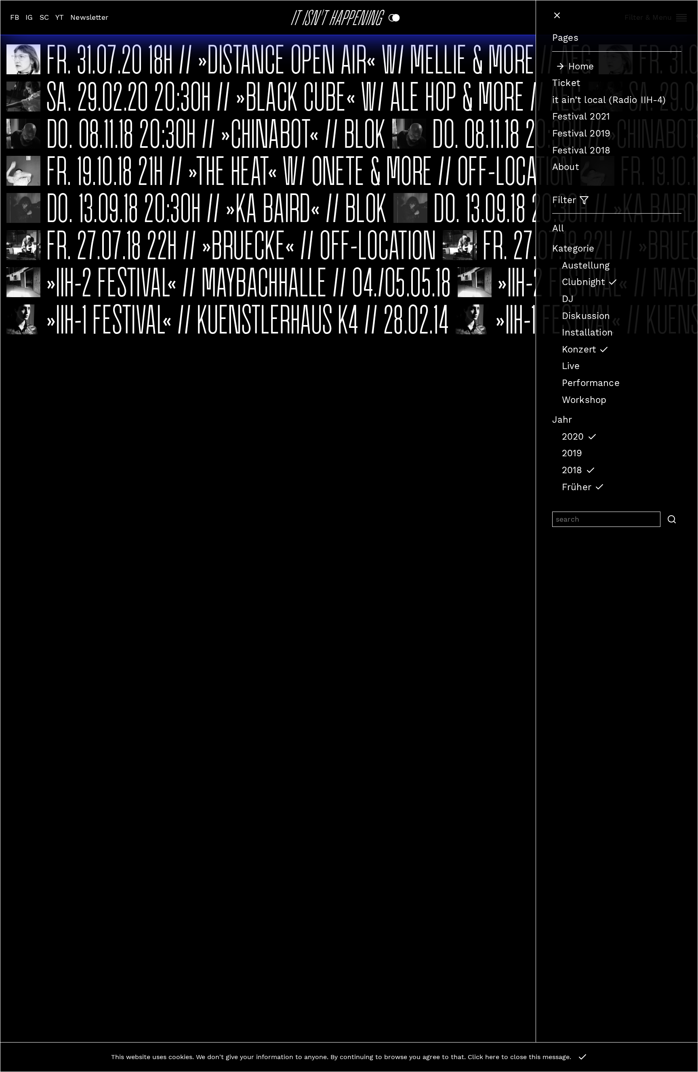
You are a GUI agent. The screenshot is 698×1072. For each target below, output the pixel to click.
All (558, 228)
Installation (587, 332)
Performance (591, 383)
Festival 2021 (581, 116)
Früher (576, 487)
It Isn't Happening (339, 15)
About (565, 167)
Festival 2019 (581, 133)
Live (571, 366)
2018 (572, 470)
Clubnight (583, 282)
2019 (572, 453)
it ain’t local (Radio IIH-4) (609, 99)
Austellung (586, 265)
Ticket (566, 83)
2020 (573, 436)
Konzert (579, 349)
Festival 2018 (581, 150)
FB (14, 17)
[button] (670, 519)
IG (29, 17)
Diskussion (586, 315)
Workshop (584, 399)
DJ (568, 299)
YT (59, 17)
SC (44, 17)
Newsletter (89, 17)
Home (581, 66)
